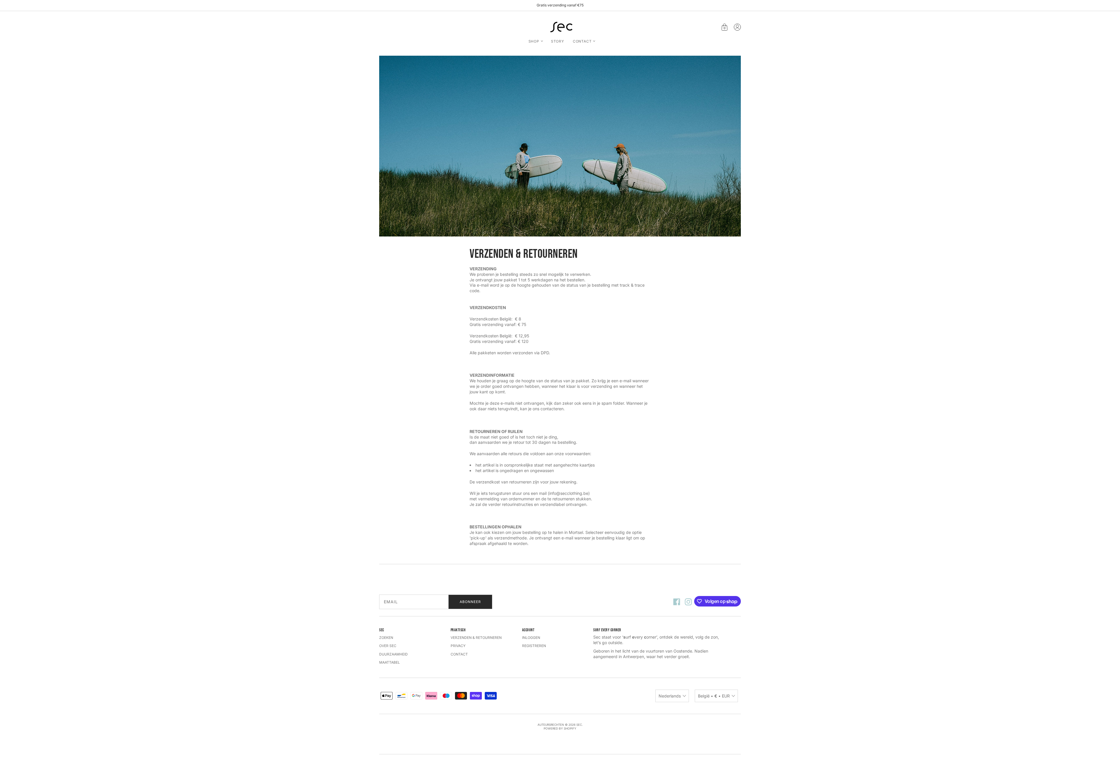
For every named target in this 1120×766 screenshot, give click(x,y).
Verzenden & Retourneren (476, 637)
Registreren (534, 646)
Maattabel (389, 662)
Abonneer (470, 602)
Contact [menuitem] (582, 41)
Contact (459, 654)
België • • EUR (714, 695)
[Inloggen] (737, 27)
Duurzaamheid (393, 654)
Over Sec (387, 646)
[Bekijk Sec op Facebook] (676, 601)
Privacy (458, 646)
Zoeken (386, 637)
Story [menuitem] (557, 41)
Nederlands (670, 695)
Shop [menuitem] (533, 41)
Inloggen (531, 637)
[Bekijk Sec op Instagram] (688, 601)
